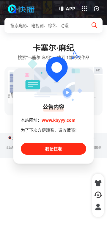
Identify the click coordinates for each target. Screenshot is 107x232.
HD (98, 70)
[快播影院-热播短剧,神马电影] (24, 8)
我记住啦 (53, 148)
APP (70, 9)
